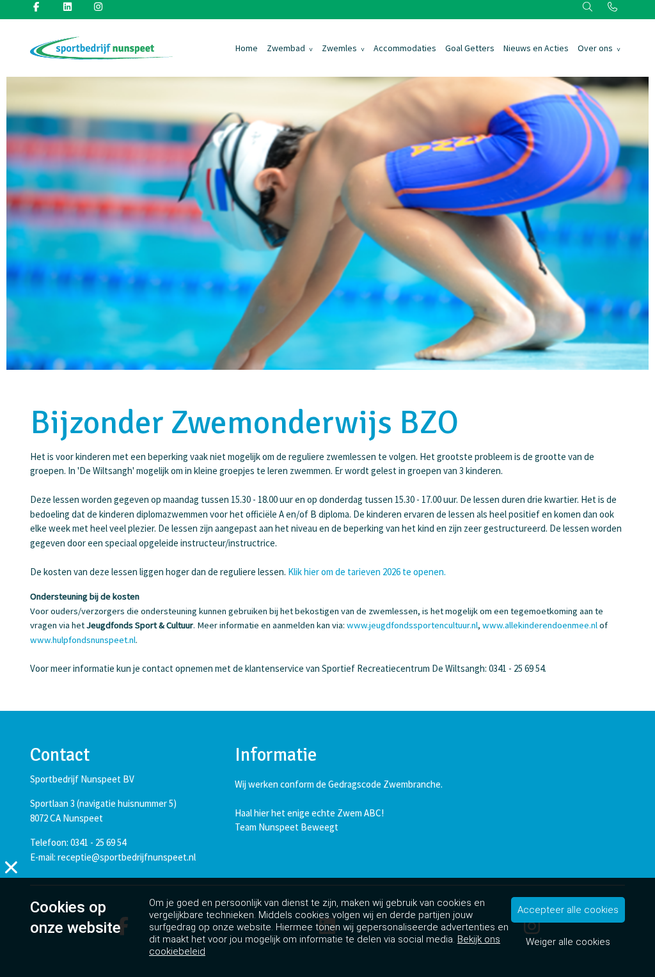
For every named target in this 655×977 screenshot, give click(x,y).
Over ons (595, 48)
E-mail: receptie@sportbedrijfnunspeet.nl (113, 857)
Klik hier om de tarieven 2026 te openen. (367, 572)
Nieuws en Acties (536, 48)
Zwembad (286, 48)
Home (246, 48)
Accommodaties (405, 48)
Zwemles (339, 48)
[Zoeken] (588, 7)
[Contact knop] (612, 7)
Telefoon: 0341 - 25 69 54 (78, 842)
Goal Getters (469, 48)
